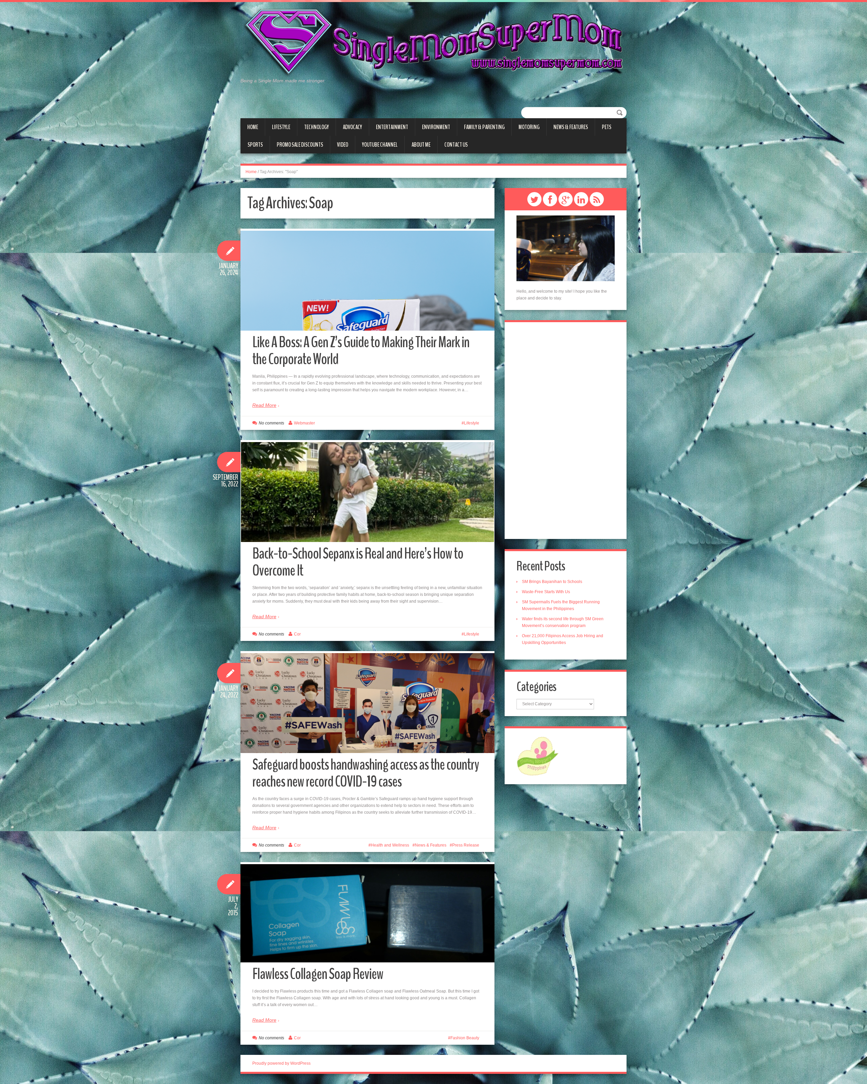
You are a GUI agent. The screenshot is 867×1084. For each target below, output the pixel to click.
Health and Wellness (390, 845)
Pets (606, 127)
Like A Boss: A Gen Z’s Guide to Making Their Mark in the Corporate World (360, 351)
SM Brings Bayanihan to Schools (552, 581)
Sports (255, 145)
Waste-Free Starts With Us (546, 591)
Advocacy (352, 127)
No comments (271, 423)
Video (342, 145)
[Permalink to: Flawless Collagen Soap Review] (367, 913)
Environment (436, 127)
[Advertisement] (565, 430)
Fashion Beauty (464, 1038)
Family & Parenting (484, 127)
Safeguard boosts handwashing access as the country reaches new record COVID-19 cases (365, 773)
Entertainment (392, 127)
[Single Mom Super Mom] (433, 42)
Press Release (465, 845)
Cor (297, 634)
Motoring (529, 127)
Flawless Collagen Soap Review (317, 974)
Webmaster (304, 423)
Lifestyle (281, 127)
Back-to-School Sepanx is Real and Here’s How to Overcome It (357, 562)
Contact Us (456, 145)
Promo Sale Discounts (300, 145)
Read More (264, 405)
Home (252, 127)
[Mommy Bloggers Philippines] (537, 755)
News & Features (570, 127)
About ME (420, 145)
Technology (316, 127)
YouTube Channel (380, 145)
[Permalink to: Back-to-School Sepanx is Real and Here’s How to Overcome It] (367, 512)
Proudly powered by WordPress (281, 1063)
